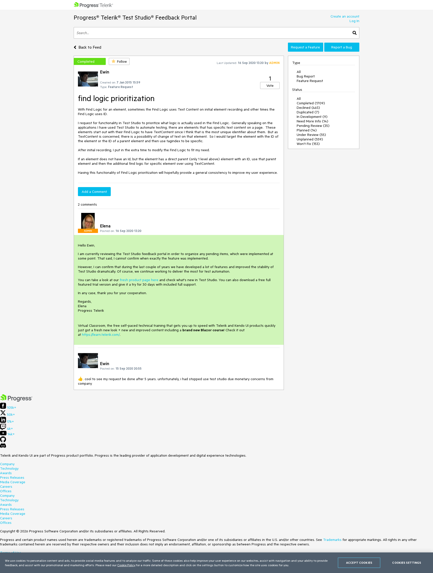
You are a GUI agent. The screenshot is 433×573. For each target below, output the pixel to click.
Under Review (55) (311, 134)
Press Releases (12, 477)
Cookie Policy (126, 565)
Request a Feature (305, 47)
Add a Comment (94, 191)
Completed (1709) (311, 103)
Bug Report (306, 76)
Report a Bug (341, 47)
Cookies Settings (406, 562)
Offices (6, 491)
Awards (6, 473)
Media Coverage (12, 482)
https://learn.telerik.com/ (101, 334)
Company (7, 464)
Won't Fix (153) (308, 143)
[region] (216, 562)
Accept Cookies (359, 562)
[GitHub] (3, 441)
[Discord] (3, 447)
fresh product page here (139, 280)
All (299, 71)
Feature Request (310, 80)
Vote (270, 85)
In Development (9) (312, 116)
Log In (354, 21)
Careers (6, 486)
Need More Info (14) (312, 121)
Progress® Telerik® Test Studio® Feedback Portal (135, 17)
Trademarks (332, 539)
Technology (9, 468)
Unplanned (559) (310, 139)
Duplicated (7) (308, 112)
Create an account (345, 16)
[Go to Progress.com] (16, 400)
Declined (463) (308, 107)
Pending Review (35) (313, 125)
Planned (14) (307, 130)
